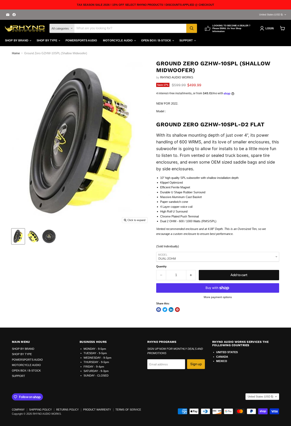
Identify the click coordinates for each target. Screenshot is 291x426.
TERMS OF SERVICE (128, 409)
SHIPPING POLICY (40, 409)
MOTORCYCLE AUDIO (118, 40)
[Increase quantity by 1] (191, 275)
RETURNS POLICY (67, 409)
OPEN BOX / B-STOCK (156, 40)
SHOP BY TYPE (47, 40)
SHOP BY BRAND (17, 40)
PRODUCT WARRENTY (97, 409)
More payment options (218, 297)
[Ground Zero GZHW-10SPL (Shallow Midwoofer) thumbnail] (18, 236)
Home (16, 53)
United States (271, 14)
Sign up (196, 364)
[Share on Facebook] (158, 309)
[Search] (191, 28)
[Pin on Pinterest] (177, 309)
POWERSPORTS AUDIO (81, 40)
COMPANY (18, 409)
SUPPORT (186, 40)
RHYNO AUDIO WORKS (176, 77)
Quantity (161, 266)
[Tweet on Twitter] (165, 309)
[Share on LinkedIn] (171, 309)
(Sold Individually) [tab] (167, 246)
